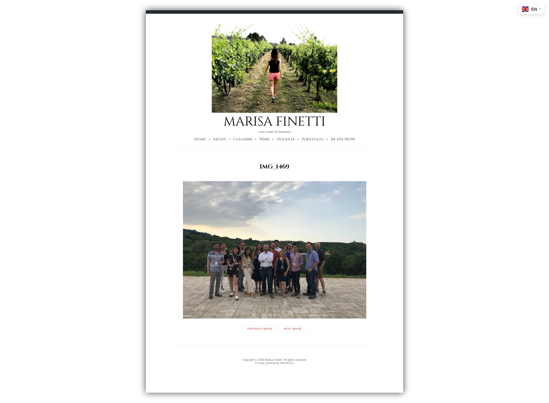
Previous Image (259, 328)
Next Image (293, 328)
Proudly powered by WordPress (274, 363)
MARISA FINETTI (274, 121)
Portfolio (313, 139)
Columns (242, 139)
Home (200, 139)
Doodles (286, 139)
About (219, 139)
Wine (264, 139)
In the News (343, 139)
